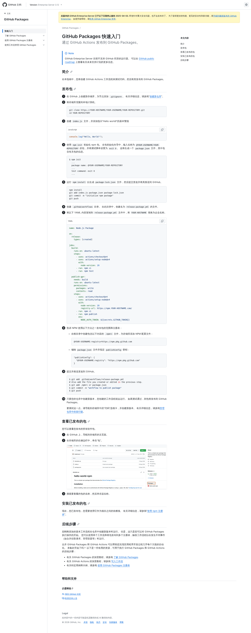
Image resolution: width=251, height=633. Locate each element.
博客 (122, 622)
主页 (8, 13)
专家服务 (113, 622)
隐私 (92, 622)
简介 (65, 72)
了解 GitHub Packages (126, 557)
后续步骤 (69, 524)
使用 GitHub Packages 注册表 (114, 565)
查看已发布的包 (74, 421)
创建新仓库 (155, 96)
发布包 (67, 89)
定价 (105, 622)
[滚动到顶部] (245, 627)
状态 (98, 622)
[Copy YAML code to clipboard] (162, 221)
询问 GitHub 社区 (73, 594)
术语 (86, 622)
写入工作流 (117, 561)
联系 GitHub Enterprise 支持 (102, 19)
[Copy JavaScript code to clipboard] (162, 130)
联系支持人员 (71, 598)
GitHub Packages (16, 19)
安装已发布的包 (74, 503)
